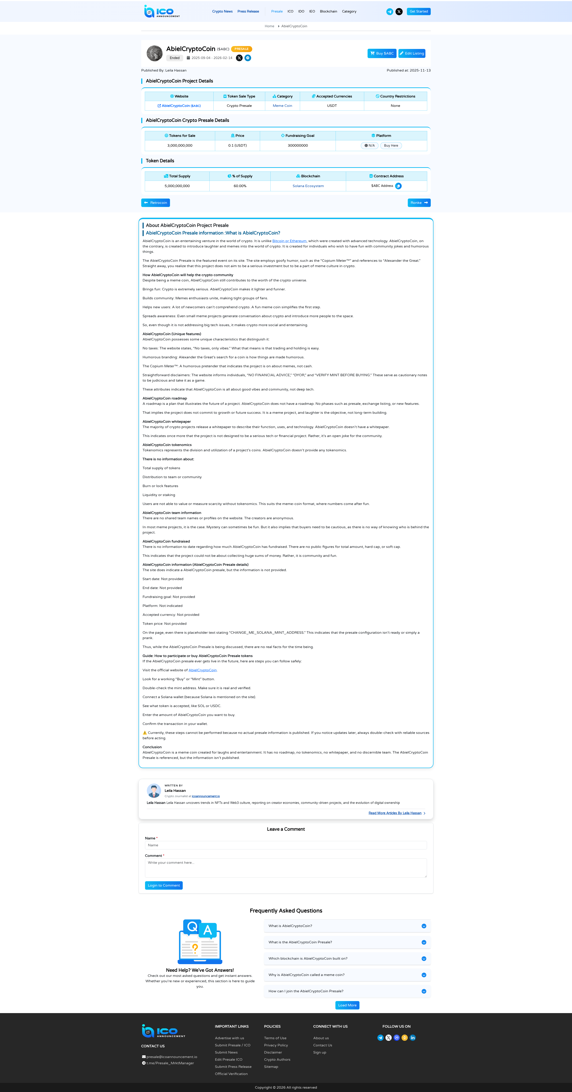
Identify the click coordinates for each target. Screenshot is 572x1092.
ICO (290, 11)
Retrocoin (158, 203)
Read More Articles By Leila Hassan (395, 813)
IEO (312, 11)
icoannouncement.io (206, 796)
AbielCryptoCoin (181, 105)
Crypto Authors (277, 1059)
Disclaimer (273, 1052)
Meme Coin (282, 105)
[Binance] (405, 1038)
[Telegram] (389, 11)
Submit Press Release (233, 1067)
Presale (277, 11)
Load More (347, 1005)
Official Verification (231, 1074)
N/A (371, 146)
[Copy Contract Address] (398, 186)
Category (349, 11)
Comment (154, 855)
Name (151, 838)
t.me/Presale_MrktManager (170, 1063)
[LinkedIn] (413, 1038)
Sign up (319, 1052)
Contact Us (322, 1045)
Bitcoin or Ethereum (289, 241)
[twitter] (239, 58)
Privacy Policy (276, 1045)
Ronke (417, 203)
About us (321, 1038)
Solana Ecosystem (308, 186)
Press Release (248, 11)
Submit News (226, 1052)
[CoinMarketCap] (396, 1038)
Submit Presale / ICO (232, 1045)
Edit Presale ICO (228, 1059)
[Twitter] (399, 11)
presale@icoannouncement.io (172, 1057)
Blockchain (328, 11)
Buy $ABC (384, 53)
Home (269, 26)
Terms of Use (275, 1038)
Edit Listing (414, 53)
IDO (301, 11)
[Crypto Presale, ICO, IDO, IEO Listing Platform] (162, 11)
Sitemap (271, 1067)
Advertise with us (229, 1038)
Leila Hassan (175, 790)
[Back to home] (163, 1031)
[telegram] (247, 58)
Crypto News (222, 11)
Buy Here (391, 146)
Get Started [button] (419, 11)
